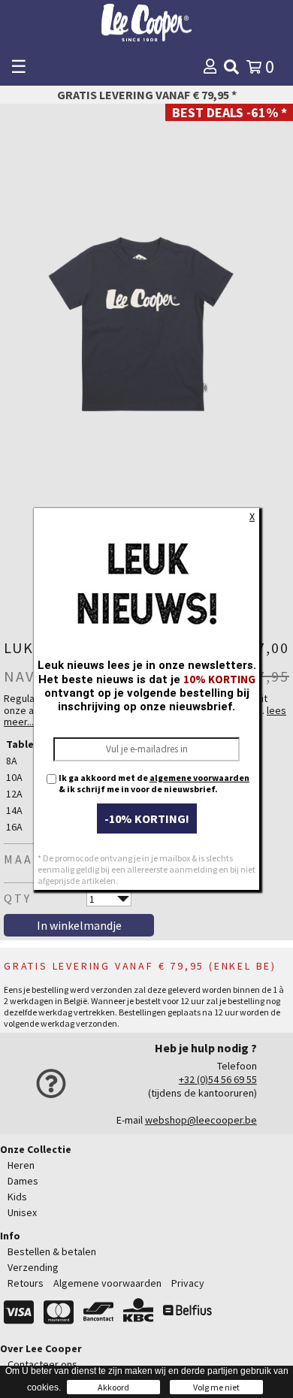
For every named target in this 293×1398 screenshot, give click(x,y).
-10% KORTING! (146, 818)
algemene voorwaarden (199, 777)
